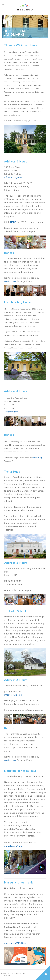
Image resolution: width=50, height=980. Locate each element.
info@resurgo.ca (13, 177)
